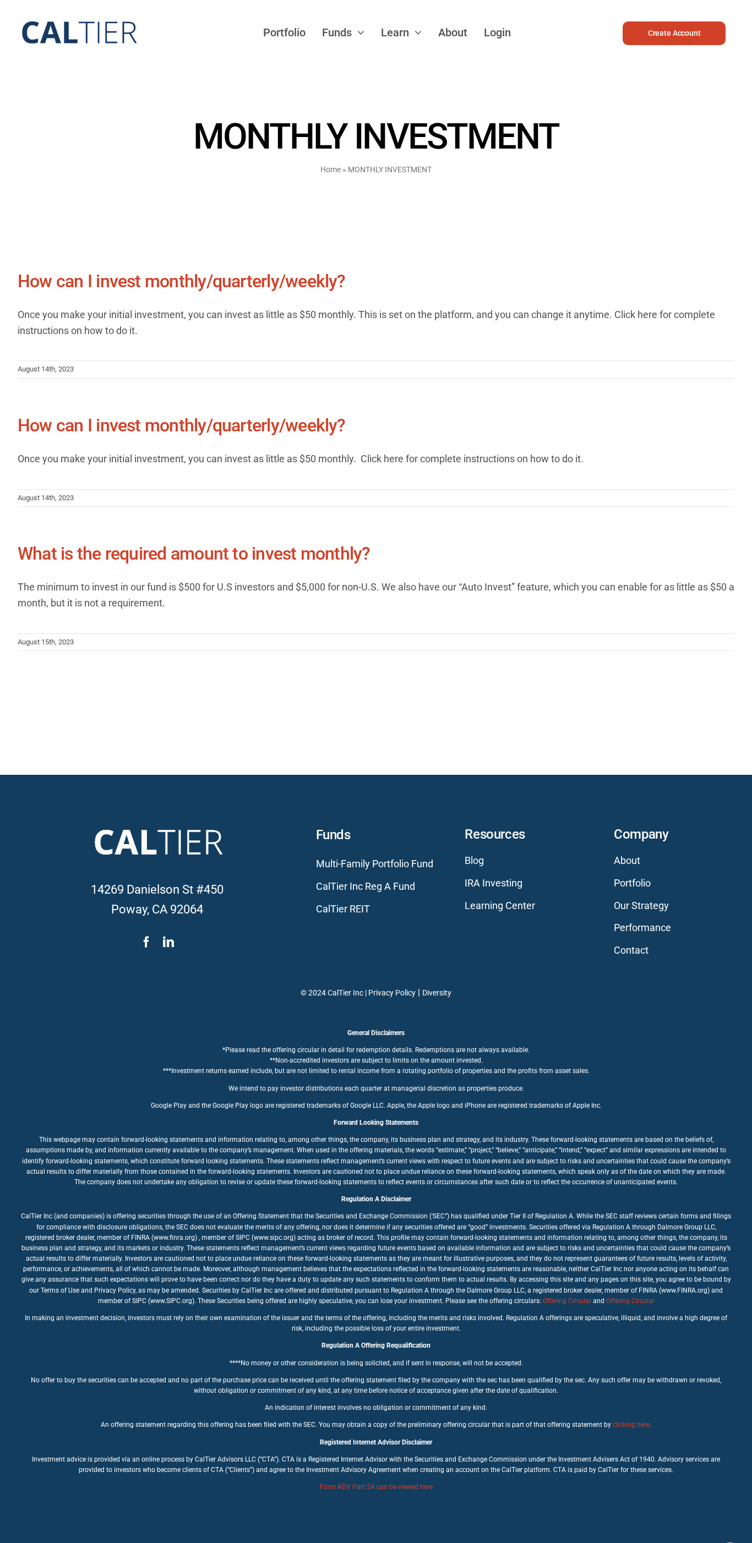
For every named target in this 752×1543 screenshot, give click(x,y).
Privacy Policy (392, 992)
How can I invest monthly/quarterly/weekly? (182, 281)
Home (330, 169)
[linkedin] (168, 942)
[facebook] (146, 942)
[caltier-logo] (78, 16)
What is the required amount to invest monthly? (194, 553)
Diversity (436, 992)
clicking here (631, 1425)
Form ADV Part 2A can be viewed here (376, 1487)
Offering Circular (567, 1301)
